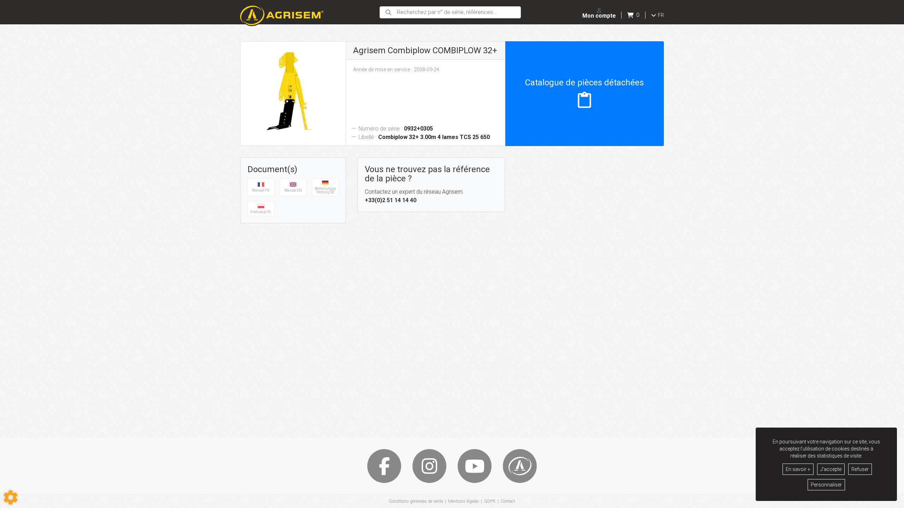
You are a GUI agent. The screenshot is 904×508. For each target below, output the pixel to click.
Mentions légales (463, 501)
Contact (508, 501)
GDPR (489, 501)
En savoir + (798, 469)
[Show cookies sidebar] (11, 497)
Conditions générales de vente (416, 501)
